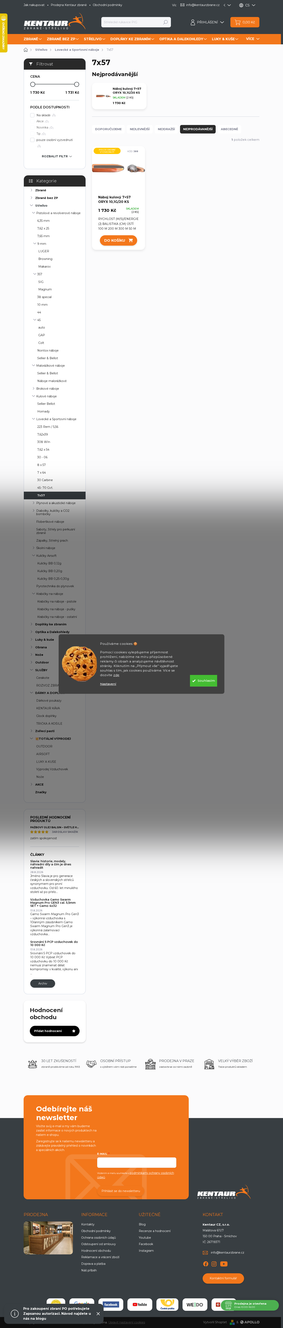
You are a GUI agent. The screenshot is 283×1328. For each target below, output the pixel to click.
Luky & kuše (44, 640)
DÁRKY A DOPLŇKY (50, 693)
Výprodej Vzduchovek (52, 769)
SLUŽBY (41, 670)
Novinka (44, 128)
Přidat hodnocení (48, 1031)
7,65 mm (43, 236)
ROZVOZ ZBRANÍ (49, 685)
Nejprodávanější (198, 129)
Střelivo (41, 205)
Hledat (166, 22)
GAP (41, 335)
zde (116, 675)
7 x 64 (41, 472)
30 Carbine (45, 480)
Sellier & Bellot (47, 358)
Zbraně (40, 190)
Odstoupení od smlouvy (98, 1244)
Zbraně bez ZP (46, 198)
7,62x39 (42, 434)
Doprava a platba (93, 1264)
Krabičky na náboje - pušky (56, 609)
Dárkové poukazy (49, 700)
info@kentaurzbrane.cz (227, 1252)
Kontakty (87, 1224)
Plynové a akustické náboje (56, 503)
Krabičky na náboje (49, 594)
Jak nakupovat (34, 5)
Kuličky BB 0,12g (49, 563)
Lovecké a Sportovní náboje (56, 419)
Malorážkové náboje (50, 365)
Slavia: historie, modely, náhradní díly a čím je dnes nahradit (50, 864)
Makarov (44, 266)
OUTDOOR (44, 746)
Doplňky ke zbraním (51, 624)
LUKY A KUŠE (46, 762)
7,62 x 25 (43, 228)
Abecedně (229, 129)
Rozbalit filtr (55, 156)
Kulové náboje (46, 396)
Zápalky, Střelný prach (52, 540)
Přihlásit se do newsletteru (121, 1191)
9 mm (41, 244)
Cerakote (42, 678)
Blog (142, 1224)
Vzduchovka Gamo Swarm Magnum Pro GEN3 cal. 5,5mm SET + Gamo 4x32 (53, 903)
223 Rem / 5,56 (47, 427)
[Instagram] (214, 1263)
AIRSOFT (43, 754)
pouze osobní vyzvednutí (54, 143)
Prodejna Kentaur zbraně (69, 5)
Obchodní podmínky (107, 5)
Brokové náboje (47, 389)
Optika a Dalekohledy (52, 632)
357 (39, 274)
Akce (42, 121)
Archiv (42, 983)
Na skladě (45, 115)
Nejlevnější (140, 129)
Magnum (45, 289)
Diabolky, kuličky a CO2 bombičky (52, 512)
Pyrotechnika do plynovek (55, 586)
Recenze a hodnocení (155, 1231)
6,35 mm (43, 221)
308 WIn (43, 442)
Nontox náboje (48, 350)
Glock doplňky (46, 716)
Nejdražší (166, 129)
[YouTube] (224, 1263)
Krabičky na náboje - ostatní (57, 617)
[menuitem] (33, 39)
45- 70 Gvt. (45, 488)
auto (41, 327)
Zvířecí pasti (44, 731)
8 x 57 (41, 465)
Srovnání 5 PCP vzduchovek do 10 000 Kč (54, 943)
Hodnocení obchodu (96, 1251)
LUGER (43, 251)
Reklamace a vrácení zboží (100, 1257)
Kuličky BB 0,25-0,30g (53, 579)
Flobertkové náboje (50, 522)
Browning (45, 259)
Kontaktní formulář (223, 1278)
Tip (40, 134)
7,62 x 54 (43, 449)
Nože (39, 655)
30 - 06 (42, 457)
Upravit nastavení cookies (126, 1322)
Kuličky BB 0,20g (49, 571)
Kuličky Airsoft (46, 556)
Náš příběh (89, 1270)
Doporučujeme (108, 129)
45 (39, 320)
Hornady (43, 411)
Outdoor (42, 662)
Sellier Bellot (46, 404)
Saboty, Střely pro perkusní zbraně (55, 531)
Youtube (145, 1237)
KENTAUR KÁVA (48, 708)
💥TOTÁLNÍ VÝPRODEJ (53, 739)
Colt (41, 343)
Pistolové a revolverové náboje (58, 213)
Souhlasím (206, 681)
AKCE (39, 784)
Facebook (146, 1244)
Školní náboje (45, 548)
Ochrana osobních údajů (98, 1237)
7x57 (41, 495)
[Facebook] (206, 1263)
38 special (44, 297)
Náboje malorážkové (52, 381)
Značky (40, 792)
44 (39, 312)
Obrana (41, 647)
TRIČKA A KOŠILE (49, 723)
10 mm (42, 305)
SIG (41, 282)
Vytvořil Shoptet (215, 1322)
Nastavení (108, 683)
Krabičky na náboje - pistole (56, 601)
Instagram (146, 1251)
